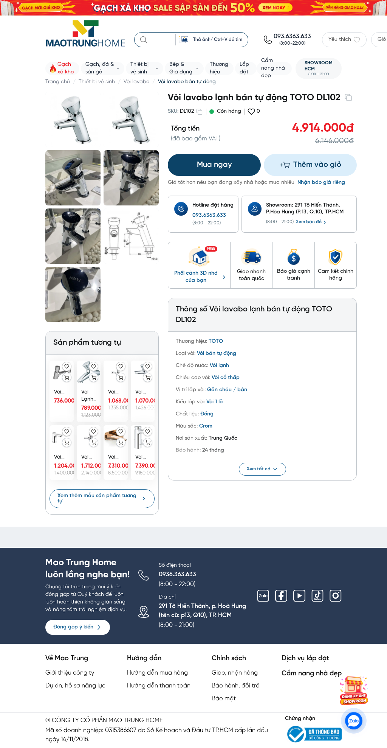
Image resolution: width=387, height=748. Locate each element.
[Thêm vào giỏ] (66, 377)
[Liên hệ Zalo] (354, 721)
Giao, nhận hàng (235, 673)
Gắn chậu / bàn (227, 390)
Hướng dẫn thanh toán (158, 686)
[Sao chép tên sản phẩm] (348, 97)
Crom (205, 426)
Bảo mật (224, 698)
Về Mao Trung (66, 658)
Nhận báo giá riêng (321, 182)
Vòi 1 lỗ (214, 402)
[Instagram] (336, 596)
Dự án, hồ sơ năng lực (75, 686)
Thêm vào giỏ (317, 165)
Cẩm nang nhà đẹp (312, 673)
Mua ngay (214, 165)
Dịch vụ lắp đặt (305, 658)
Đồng (207, 414)
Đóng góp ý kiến (73, 627)
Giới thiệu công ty (69, 673)
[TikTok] (317, 596)
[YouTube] (299, 596)
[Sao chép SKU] (199, 111)
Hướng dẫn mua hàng (157, 673)
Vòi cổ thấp (226, 378)
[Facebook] (281, 596)
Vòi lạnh (219, 366)
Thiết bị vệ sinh (97, 82)
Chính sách (229, 658)
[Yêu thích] (66, 366)
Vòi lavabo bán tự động (187, 82)
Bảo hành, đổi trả (236, 686)
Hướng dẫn (144, 658)
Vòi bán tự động (216, 353)
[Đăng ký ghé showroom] (354, 690)
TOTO (216, 341)
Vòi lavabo (136, 82)
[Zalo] (263, 596)
